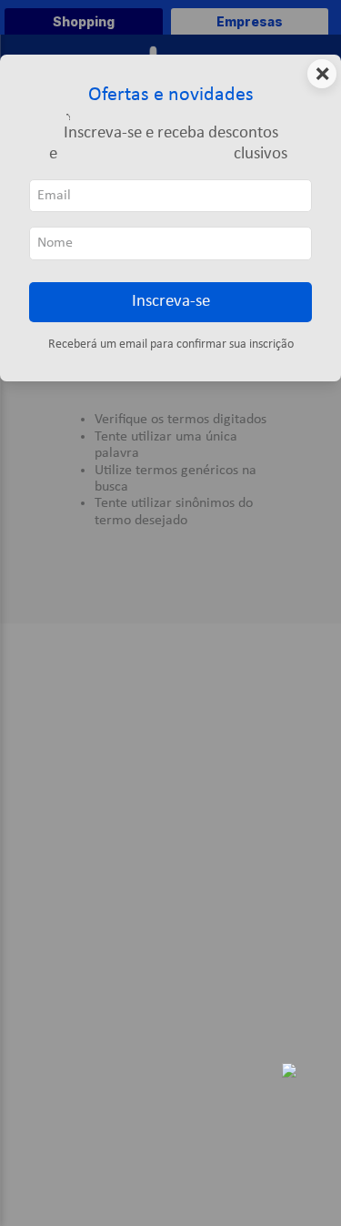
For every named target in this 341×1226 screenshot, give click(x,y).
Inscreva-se (171, 301)
